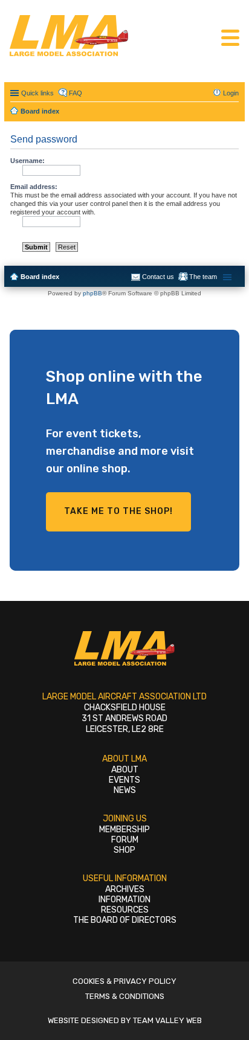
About (124, 770)
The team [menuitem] (203, 276)
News (125, 790)
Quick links (37, 93)
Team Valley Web (167, 1020)
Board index (40, 276)
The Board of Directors (124, 920)
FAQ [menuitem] (75, 93)
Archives (124, 889)
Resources (125, 910)
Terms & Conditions (124, 996)
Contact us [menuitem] (158, 276)
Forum (124, 840)
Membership (124, 829)
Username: (27, 160)
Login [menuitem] (231, 93)
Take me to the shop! (118, 511)
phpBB (92, 293)
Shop (124, 850)
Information (124, 899)
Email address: (33, 186)
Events (124, 780)
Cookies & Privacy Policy (124, 981)
